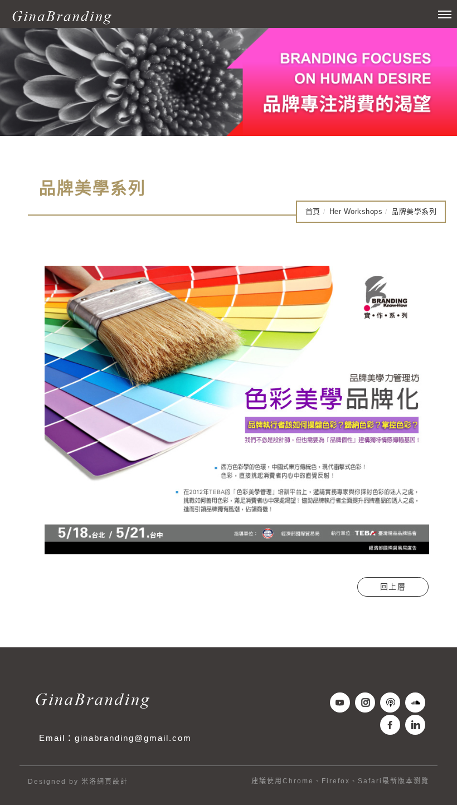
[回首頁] (61, 16)
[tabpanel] (228, 82)
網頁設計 (112, 782)
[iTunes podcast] (391, 702)
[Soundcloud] (416, 702)
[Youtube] (341, 702)
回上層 (393, 586)
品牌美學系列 (413, 211)
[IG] (366, 702)
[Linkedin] (416, 725)
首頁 (312, 211)
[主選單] (444, 15)
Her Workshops (356, 211)
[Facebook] (391, 725)
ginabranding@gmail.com (133, 738)
